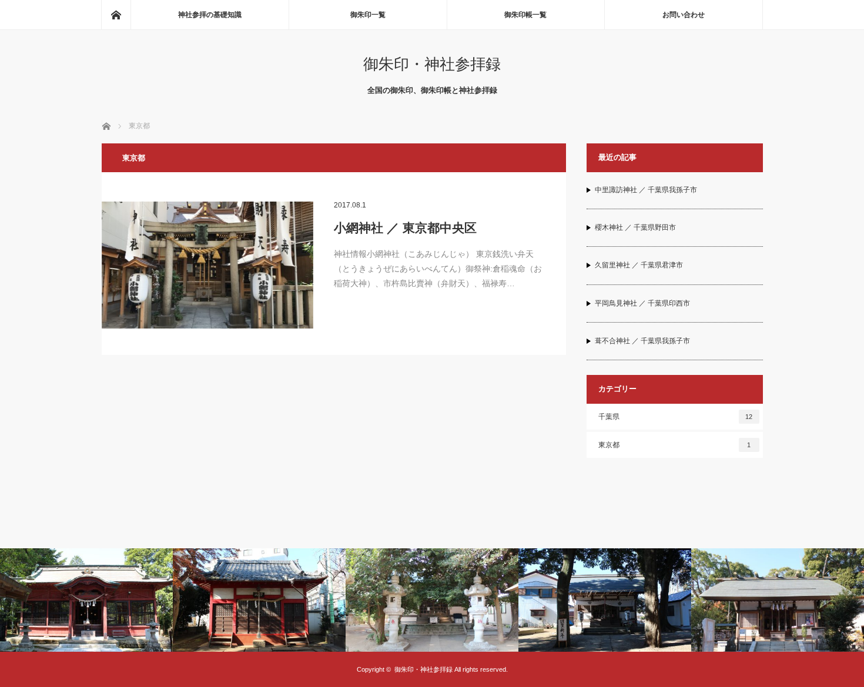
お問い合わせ (683, 15)
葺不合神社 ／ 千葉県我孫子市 (642, 341)
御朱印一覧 (368, 15)
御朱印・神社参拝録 (432, 64)
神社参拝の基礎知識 (210, 15)
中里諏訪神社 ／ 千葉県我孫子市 (646, 190)
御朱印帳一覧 (525, 15)
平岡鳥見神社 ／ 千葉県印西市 (642, 303)
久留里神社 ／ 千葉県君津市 (639, 265)
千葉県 (675, 417)
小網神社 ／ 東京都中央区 (405, 227)
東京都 (674, 445)
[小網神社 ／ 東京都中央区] (207, 265)
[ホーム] (115, 14)
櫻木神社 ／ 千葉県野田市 (635, 227)
